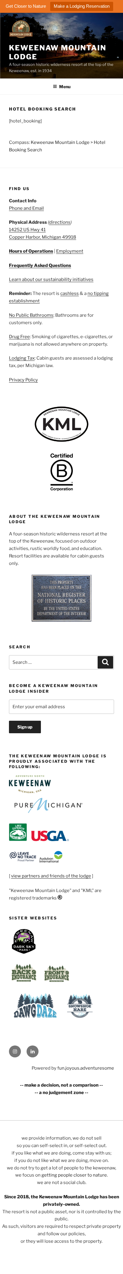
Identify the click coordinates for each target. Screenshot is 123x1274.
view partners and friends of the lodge (51, 876)
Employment (69, 251)
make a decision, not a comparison (61, 1085)
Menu (64, 86)
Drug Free (19, 336)
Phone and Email (26, 208)
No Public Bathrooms (31, 315)
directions (59, 222)
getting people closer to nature (74, 1175)
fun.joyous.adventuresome (85, 1068)
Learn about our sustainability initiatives (51, 279)
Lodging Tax (22, 358)
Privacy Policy (23, 380)
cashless (69, 293)
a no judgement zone (61, 1092)
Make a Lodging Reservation (82, 6)
